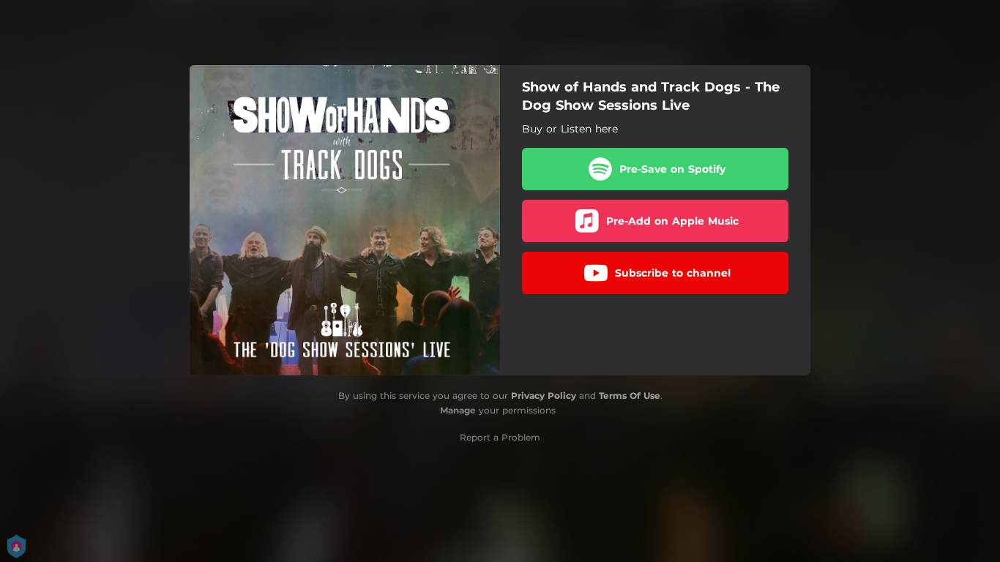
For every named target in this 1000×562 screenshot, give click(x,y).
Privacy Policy (543, 395)
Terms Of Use (629, 395)
